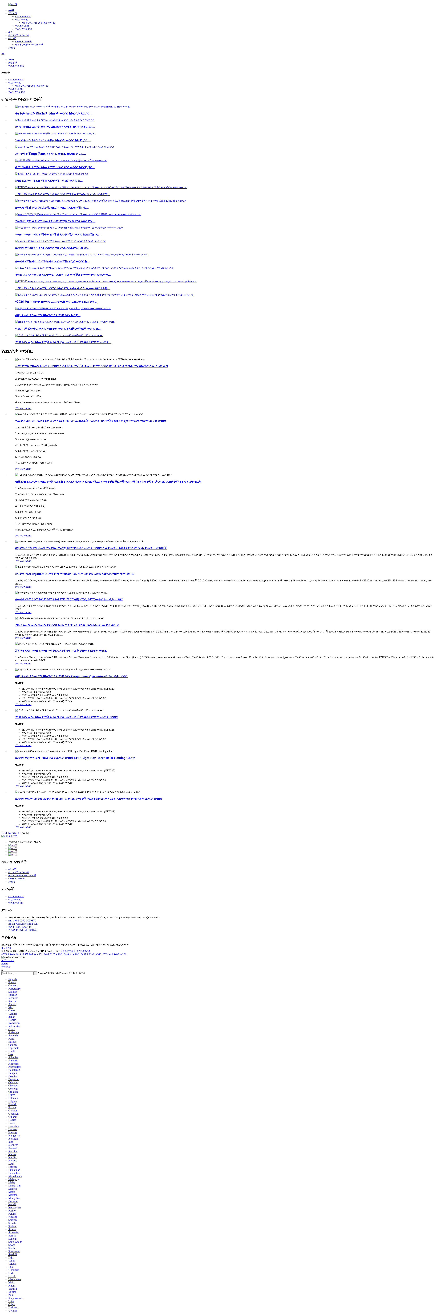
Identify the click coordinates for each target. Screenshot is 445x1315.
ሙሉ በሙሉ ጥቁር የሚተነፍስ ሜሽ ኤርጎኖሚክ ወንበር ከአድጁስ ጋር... (58, 234)
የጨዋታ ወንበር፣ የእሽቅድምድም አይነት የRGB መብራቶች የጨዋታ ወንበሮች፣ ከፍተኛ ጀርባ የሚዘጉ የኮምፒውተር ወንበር (90, 421)
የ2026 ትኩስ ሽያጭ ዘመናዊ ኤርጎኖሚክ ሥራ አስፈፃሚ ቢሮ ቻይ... (56, 301)
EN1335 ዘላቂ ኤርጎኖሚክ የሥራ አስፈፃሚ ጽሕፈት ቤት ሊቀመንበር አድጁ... (62, 288)
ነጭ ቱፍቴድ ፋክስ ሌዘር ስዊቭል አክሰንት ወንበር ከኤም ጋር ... (53, 140)
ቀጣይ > (14, 833)
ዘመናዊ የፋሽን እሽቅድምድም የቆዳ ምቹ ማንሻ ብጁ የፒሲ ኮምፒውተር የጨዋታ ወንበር (69, 599)
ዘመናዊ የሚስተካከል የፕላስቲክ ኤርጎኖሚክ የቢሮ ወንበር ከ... (52, 261)
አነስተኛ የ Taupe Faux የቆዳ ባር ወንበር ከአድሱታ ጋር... (50, 153)
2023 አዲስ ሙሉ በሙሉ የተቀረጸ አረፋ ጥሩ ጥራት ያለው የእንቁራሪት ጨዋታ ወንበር (67, 625)
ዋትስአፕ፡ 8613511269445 (22, 929)
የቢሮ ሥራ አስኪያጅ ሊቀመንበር (38, 22)
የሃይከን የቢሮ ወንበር (90, 954)
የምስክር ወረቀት (23, 41)
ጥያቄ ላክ (6, 947)
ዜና (10, 32)
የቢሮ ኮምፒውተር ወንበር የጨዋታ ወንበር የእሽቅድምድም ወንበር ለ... (58, 328)
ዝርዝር (27, 408)
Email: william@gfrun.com (23, 923)
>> (19, 833)
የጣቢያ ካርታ (84, 950)
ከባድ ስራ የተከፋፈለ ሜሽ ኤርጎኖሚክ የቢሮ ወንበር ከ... (49, 180)
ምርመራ (19, 408)
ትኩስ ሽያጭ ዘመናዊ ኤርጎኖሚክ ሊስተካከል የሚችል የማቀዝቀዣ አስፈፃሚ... (63, 274)
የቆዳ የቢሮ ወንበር (53, 954)
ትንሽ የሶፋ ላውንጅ (32, 954)
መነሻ (11, 10)
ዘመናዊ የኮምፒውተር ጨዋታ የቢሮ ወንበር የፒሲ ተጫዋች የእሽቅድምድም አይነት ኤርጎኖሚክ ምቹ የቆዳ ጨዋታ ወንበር (88, 799)
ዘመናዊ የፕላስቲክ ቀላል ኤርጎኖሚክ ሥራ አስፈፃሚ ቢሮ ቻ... (52, 248)
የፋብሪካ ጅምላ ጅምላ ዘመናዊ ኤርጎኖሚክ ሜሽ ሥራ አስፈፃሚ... (55, 221)
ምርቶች (12, 13)
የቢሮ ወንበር (21, 19)
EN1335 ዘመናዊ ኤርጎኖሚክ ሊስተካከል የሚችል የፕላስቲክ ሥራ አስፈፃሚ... (62, 194)
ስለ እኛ (12, 38)
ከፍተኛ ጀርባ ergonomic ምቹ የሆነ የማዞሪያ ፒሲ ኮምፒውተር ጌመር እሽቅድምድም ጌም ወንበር (74, 574)
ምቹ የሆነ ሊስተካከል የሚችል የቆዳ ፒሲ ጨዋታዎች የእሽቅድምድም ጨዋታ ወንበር (66, 717)
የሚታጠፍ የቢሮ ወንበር (115, 954)
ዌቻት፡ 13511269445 (19, 926)
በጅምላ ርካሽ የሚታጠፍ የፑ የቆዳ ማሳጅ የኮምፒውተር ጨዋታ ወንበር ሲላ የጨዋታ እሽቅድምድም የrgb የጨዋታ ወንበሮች (91, 548)
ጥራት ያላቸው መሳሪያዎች (29, 44)
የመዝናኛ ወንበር (23, 28)
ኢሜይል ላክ (7, 960)
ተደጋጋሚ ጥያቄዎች (18, 35)
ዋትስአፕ (6, 966)
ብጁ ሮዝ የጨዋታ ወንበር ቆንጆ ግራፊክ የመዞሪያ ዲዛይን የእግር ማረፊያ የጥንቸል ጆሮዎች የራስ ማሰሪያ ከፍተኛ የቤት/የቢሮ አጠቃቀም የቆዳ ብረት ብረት (108, 481)
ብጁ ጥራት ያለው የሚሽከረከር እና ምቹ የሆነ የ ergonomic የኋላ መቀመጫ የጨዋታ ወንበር (71, 676)
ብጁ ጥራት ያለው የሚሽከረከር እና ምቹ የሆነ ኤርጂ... (47, 315)
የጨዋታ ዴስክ (22, 25)
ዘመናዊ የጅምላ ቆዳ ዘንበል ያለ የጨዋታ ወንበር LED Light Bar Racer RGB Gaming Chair (75, 758)
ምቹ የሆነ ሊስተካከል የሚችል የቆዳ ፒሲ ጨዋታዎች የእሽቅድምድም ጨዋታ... (63, 342)
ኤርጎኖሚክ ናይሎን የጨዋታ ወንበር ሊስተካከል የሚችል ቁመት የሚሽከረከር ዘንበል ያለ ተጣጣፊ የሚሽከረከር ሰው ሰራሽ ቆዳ (91, 366)
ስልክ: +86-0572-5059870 (22, 920)
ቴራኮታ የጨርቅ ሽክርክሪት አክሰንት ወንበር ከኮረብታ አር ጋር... (53, 113)
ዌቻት (4, 963)
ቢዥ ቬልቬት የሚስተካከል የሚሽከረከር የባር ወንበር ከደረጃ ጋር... (55, 167)
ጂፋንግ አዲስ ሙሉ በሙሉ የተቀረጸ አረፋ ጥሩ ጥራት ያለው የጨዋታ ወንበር (61, 650)
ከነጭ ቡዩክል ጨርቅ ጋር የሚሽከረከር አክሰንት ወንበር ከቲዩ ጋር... (55, 127)
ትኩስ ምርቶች (68, 950)
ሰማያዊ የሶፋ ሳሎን (11, 954)
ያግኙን (11, 47)
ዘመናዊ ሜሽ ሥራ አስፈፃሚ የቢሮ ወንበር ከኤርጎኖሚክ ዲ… (52, 207)
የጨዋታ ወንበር (23, 16)
